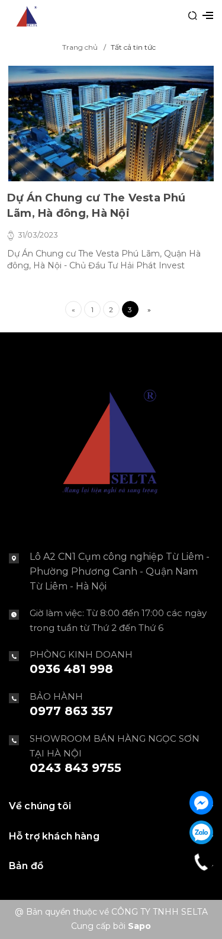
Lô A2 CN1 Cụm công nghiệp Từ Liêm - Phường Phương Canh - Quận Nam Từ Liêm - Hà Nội (120, 571)
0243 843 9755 (75, 768)
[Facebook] (201, 803)
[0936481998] (201, 862)
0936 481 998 (71, 669)
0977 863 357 (71, 711)
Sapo (139, 926)
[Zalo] (201, 832)
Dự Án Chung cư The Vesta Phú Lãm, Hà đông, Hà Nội (96, 205)
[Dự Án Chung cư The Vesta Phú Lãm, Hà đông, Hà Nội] (111, 123)
